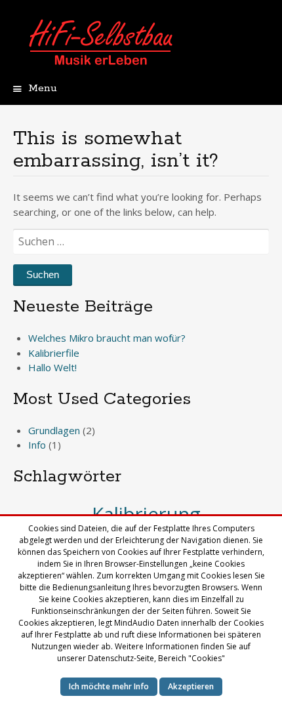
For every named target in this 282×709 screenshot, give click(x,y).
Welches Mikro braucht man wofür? (107, 337)
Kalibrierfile (53, 352)
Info (37, 444)
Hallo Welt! (52, 367)
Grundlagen (54, 430)
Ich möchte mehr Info (109, 686)
